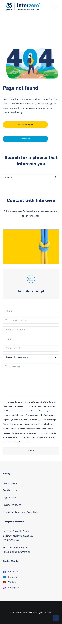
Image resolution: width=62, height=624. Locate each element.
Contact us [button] (25, 139)
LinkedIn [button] (13, 577)
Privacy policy (10, 483)
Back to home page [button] (25, 125)
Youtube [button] (12, 582)
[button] (54, 7)
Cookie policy (10, 490)
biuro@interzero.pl (20, 552)
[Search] (31, 177)
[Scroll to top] (56, 617)
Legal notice (9, 497)
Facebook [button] (13, 571)
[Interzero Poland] (23, 7)
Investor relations (12, 505)
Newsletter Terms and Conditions (20, 512)
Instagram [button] (13, 587)
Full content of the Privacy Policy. (17, 442)
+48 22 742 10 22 (17, 547)
